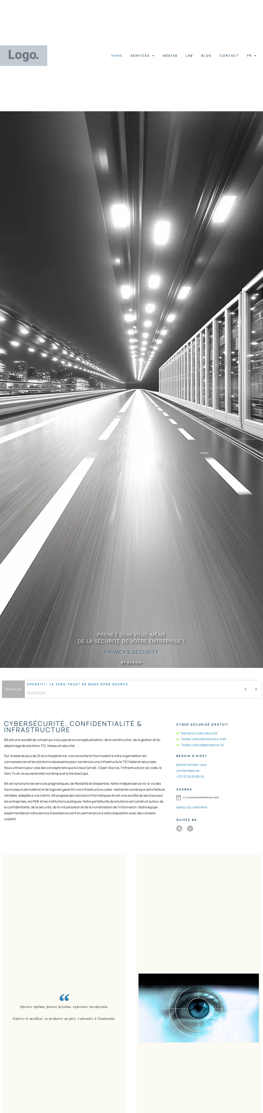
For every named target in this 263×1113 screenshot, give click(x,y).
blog (206, 55)
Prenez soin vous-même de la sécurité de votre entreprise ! (131, 638)
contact (229, 55)
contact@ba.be (187, 770)
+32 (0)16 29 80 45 (190, 776)
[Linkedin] (179, 829)
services (140, 55)
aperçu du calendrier (192, 807)
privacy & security (131, 652)
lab (189, 55)
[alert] (217, 797)
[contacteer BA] (198, 1008)
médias (170, 55)
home (116, 55)
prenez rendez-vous (191, 764)
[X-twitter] (190, 829)
